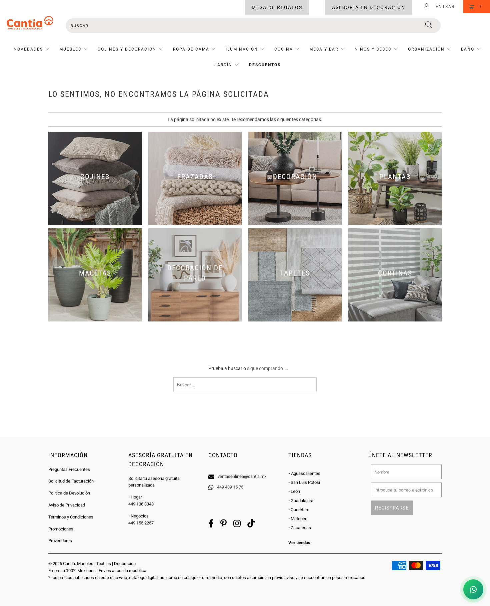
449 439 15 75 (230, 487)
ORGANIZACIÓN (426, 49)
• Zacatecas (299, 527)
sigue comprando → (268, 368)
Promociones (60, 528)
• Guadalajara (300, 500)
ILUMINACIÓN (242, 49)
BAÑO (467, 49)
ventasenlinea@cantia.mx (242, 476)
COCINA (283, 49)
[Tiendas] (245, 468)
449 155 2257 (141, 522)
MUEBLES (70, 49)
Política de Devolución (69, 493)
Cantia (69, 563)
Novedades (29, 49)
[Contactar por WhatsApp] (473, 589)
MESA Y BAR (323, 49)
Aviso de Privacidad (66, 505)
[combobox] (253, 25)
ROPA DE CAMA (191, 49)
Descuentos (265, 65)
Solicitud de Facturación (71, 481)
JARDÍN (223, 65)
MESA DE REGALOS (277, 7)
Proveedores (60, 540)
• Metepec (297, 518)
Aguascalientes (304, 473)
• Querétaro (298, 509)
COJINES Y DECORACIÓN (127, 49)
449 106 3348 (141, 504)
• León (294, 491)
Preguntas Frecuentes (69, 469)
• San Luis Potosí (304, 482)
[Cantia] (30, 23)
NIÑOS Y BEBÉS (373, 49)
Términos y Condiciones (70, 516)
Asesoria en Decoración (368, 7)
